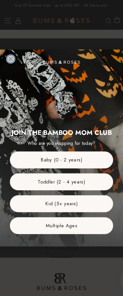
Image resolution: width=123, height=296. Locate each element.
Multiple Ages (62, 225)
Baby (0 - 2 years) (61, 159)
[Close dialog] (11, 59)
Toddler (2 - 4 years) (61, 181)
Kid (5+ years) (61, 203)
